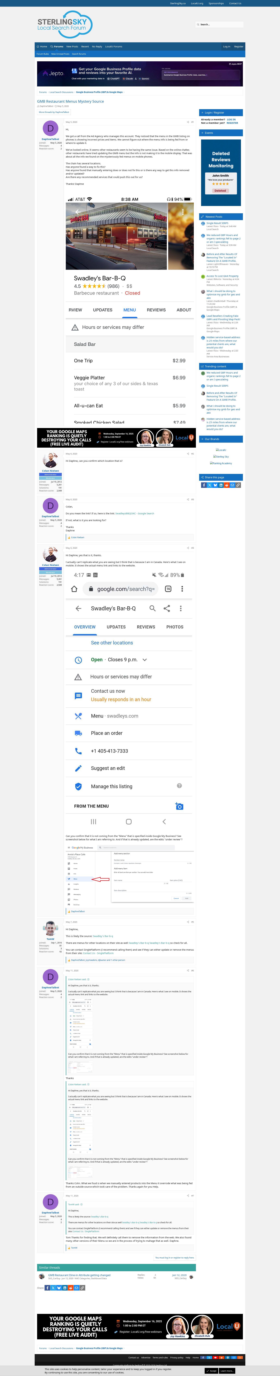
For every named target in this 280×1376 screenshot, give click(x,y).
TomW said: (73, 1204)
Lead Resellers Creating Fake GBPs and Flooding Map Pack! (223, 317)
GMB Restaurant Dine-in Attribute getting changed (79, 1275)
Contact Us (235, 3)
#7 (192, 1195)
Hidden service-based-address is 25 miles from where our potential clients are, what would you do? (223, 342)
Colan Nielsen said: (77, 979)
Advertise (145, 1357)
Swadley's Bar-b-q (103, 936)
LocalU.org (197, 3)
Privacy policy (176, 1357)
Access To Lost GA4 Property (223, 276)
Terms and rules (160, 1357)
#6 (192, 970)
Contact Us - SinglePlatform (98, 953)
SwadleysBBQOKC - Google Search (134, 513)
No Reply (97, 46)
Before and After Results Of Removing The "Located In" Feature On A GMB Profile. (222, 257)
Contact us (133, 1357)
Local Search (213, 229)
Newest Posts (214, 216)
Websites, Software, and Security (222, 285)
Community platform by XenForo (140, 1365)
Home (43, 46)
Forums (58, 46)
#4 (192, 547)
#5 (192, 921)
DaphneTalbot (46, 106)
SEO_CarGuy (54, 1278)
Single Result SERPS (217, 223)
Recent (85, 46)
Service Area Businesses (218, 356)
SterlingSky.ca (178, 3)
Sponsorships (216, 3)
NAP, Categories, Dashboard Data (91, 1278)
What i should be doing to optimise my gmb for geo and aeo (223, 294)
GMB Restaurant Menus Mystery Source (70, 101)
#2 (192, 453)
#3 (192, 499)
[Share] (188, 122)
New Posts (72, 46)
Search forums (79, 53)
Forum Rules (43, 53)
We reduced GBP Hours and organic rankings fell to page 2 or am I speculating (224, 238)
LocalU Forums (113, 46)
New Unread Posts (60, 53)
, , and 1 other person (98, 960)
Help (188, 1357)
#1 (192, 122)
